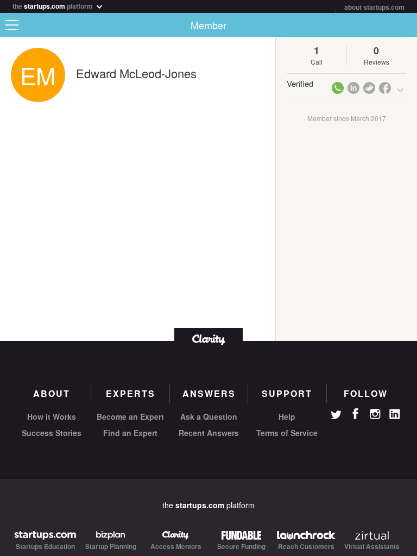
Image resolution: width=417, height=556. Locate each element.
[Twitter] (336, 415)
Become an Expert (130, 416)
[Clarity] (208, 338)
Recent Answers (209, 432)
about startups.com (374, 7)
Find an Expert (130, 432)
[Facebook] (355, 413)
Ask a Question (208, 416)
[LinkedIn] (394, 414)
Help (287, 416)
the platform (53, 5)
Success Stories (51, 432)
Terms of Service (287, 432)
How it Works (51, 416)
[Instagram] (375, 414)
